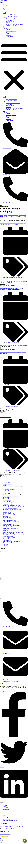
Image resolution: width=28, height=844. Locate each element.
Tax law (6, 492)
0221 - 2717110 (6, 831)
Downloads (8, 35)
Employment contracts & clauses (11, 541)
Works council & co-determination (12, 525)
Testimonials (7, 540)
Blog (4, 27)
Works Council (7, 526)
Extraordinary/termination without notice (13, 532)
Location (8, 33)
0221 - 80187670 (10, 829)
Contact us (5, 28)
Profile (4, 13)
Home (4, 12)
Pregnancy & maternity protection (12, 498)
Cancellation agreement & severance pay (13, 534)
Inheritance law (7, 516)
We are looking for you (11, 16)
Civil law (6, 482)
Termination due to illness (10, 508)
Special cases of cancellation (10, 528)
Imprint (7, 32)
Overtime (6, 490)
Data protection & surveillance (11, 521)
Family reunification (9, 513)
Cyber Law (8, 23)
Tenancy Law (9, 20)
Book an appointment (11, 31)
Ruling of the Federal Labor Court (12, 505)
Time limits (6, 529)
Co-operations (9, 36)
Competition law (8, 484)
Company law (7, 512)
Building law (7, 530)
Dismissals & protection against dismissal (13, 215)
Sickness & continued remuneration (12, 509)
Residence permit (8, 536)
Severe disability (7, 497)
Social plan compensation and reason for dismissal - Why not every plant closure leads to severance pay (13, 224)
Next (5, 476)
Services (5, 17)
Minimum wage (7, 502)
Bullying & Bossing (8, 501)
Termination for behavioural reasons (11, 342)
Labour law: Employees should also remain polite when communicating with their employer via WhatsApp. (11, 289)
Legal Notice (20, 840)
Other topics (6, 493)
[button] (14, 66)
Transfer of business (8, 524)
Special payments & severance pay (12, 494)
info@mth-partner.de (5, 834)
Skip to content (3, 0)
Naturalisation (7, 518)
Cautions (6, 545)
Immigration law (7, 510)
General (5, 544)
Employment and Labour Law (13, 19)
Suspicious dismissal (8, 488)
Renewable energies (9, 514)
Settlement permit (8, 500)
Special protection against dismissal (12, 496)
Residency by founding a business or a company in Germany (15, 25)
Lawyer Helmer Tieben (11, 15)
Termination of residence (10, 537)
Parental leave (7, 517)
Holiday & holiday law (9, 489)
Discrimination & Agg (9, 520)
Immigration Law (10, 21)
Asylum (6, 538)
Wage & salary (7, 504)
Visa (5, 485)
